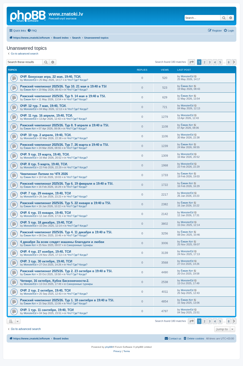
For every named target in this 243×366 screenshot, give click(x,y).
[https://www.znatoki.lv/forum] (28, 15)
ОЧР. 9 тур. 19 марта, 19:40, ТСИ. (45, 154)
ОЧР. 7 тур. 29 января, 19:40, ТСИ (45, 193)
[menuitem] (32, 30)
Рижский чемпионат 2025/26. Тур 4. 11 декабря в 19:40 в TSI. (66, 232)
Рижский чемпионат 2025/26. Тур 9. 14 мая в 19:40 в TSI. (63, 96)
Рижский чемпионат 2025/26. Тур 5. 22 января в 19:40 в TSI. (65, 203)
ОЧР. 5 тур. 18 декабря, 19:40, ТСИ (46, 222)
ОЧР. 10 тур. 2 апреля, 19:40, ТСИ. (45, 135)
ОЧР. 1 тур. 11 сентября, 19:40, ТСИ (47, 310)
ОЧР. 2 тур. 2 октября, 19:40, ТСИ (45, 290)
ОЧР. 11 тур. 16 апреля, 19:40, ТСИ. (46, 115)
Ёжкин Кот (30, 89)
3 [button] (209, 62)
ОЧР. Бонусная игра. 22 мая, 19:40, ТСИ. (50, 76)
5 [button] (220, 62)
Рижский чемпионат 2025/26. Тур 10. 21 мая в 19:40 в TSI (63, 86)
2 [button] (204, 62)
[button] (191, 62)
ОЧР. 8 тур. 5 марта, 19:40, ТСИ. (44, 164)
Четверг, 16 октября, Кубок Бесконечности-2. (54, 281)
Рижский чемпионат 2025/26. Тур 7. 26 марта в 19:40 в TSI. (64, 144)
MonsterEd (30, 79)
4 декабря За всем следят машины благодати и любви (62, 242)
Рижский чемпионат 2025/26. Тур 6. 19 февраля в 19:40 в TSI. (66, 183)
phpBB (109, 347)
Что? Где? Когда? (77, 79)
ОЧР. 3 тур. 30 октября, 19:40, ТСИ (46, 261)
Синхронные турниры (80, 245)
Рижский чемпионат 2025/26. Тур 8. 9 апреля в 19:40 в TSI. (64, 125)
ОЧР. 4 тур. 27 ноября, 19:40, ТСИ (45, 251)
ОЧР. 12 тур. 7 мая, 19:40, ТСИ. (43, 106)
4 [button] (215, 62)
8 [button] (228, 62)
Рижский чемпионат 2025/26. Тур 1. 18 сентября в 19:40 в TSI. (67, 300)
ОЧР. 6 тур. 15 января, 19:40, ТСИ (45, 213)
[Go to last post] (195, 76)
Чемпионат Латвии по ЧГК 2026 (44, 174)
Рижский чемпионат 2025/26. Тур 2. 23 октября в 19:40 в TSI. (66, 271)
